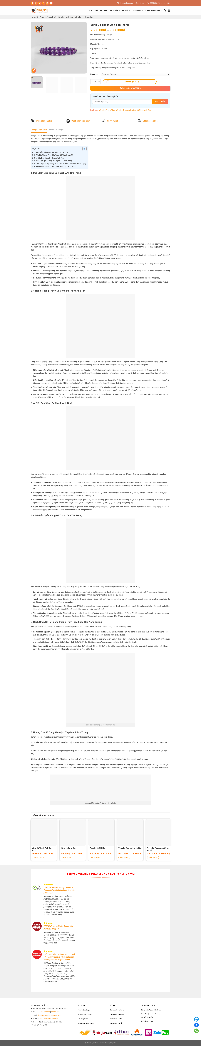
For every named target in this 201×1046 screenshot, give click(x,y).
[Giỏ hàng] (169, 10)
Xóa (169, 70)
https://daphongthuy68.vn (49, 1018)
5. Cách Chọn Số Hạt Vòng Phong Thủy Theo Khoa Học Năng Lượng (60, 164)
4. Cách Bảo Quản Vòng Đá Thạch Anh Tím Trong (53, 161)
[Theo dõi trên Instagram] (36, 3)
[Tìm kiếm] (165, 10)
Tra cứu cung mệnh (153, 10)
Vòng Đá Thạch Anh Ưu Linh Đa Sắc (159, 849)
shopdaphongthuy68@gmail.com (48, 1015)
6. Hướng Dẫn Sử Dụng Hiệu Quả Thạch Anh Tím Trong (55, 167)
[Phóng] (34, 70)
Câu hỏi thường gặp (85, 1014)
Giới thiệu (104, 10)
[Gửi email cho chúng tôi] (47, 3)
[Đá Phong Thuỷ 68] (42, 10)
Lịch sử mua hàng (147, 1021)
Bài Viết (125, 10)
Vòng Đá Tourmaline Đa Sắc (129, 848)
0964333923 (45, 1012)
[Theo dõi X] (43, 3)
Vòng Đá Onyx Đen (68, 848)
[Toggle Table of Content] (83, 149)
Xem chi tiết (37, 857)
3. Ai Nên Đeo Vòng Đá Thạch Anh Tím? (49, 158)
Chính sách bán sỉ (150, 121)
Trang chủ (93, 10)
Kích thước (94, 74)
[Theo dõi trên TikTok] (40, 3)
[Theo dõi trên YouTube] (51, 3)
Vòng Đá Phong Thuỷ (48, 17)
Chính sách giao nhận (80, 121)
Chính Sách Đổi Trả (115, 121)
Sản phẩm (114, 10)
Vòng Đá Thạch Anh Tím (84, 17)
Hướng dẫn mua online (86, 1023)
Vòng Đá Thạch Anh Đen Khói (42, 849)
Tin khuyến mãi (83, 1019)
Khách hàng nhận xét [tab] (57, 130)
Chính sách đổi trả (116, 1019)
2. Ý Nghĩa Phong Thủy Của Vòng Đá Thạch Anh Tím (54, 155)
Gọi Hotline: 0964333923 (131, 88)
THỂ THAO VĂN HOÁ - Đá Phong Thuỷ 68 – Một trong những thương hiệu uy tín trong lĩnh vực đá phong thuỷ (59, 957)
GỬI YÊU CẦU (160, 101)
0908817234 (55, 1012)
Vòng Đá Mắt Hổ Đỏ (97, 848)
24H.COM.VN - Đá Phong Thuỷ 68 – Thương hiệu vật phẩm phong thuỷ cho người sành (59, 890)
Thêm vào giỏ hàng (131, 82)
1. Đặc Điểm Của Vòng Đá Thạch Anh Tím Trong (52, 152)
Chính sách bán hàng (45, 121)
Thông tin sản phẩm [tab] (39, 130)
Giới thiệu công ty (84, 1010)
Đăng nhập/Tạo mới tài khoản (151, 1010)
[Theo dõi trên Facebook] (32, 3)
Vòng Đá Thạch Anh (65, 17)
